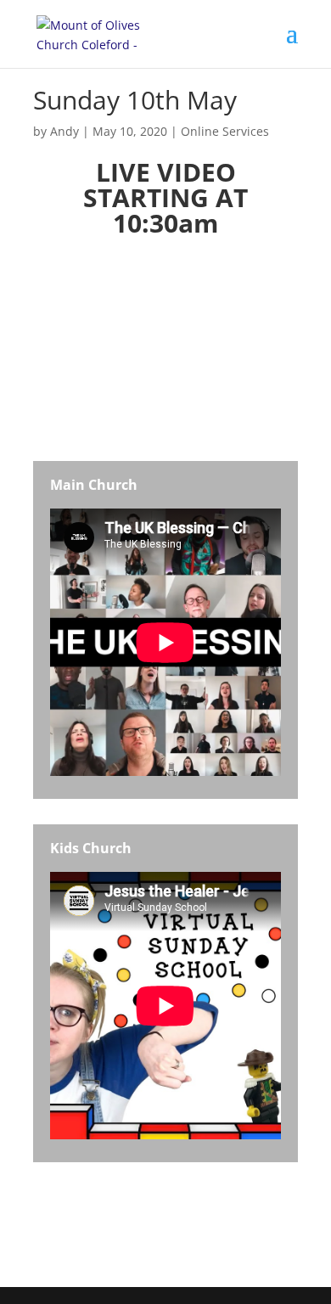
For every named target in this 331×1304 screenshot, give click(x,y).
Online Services (225, 131)
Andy (64, 131)
